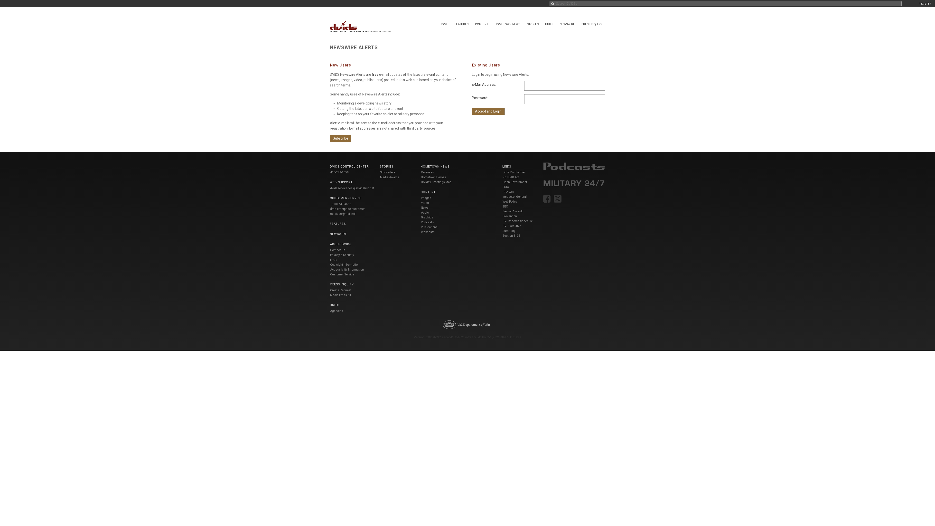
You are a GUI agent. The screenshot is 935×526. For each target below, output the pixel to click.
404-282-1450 (339, 172)
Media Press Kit (340, 295)
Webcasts (428, 232)
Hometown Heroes (433, 177)
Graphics (427, 217)
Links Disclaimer (514, 172)
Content (481, 24)
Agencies (336, 311)
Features (461, 24)
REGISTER (925, 3)
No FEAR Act (511, 177)
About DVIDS (340, 244)
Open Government (515, 182)
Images (426, 198)
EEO (505, 206)
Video (425, 203)
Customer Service (342, 274)
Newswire (567, 24)
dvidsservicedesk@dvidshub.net (352, 188)
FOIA (506, 187)
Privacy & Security (342, 255)
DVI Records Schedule (518, 221)
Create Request (340, 290)
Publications (429, 227)
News (425, 207)
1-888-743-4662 (340, 204)
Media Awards (389, 177)
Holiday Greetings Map (436, 182)
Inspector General (515, 196)
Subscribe (340, 138)
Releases (427, 172)
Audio (425, 212)
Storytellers (387, 172)
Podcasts (427, 222)
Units (549, 24)
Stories (533, 24)
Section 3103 (511, 235)
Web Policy (510, 201)
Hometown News (507, 24)
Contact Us (337, 250)
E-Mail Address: (484, 84)
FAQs (333, 260)
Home (444, 24)
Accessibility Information (347, 269)
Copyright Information (344, 264)
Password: (480, 98)
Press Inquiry (591, 24)
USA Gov (508, 192)
